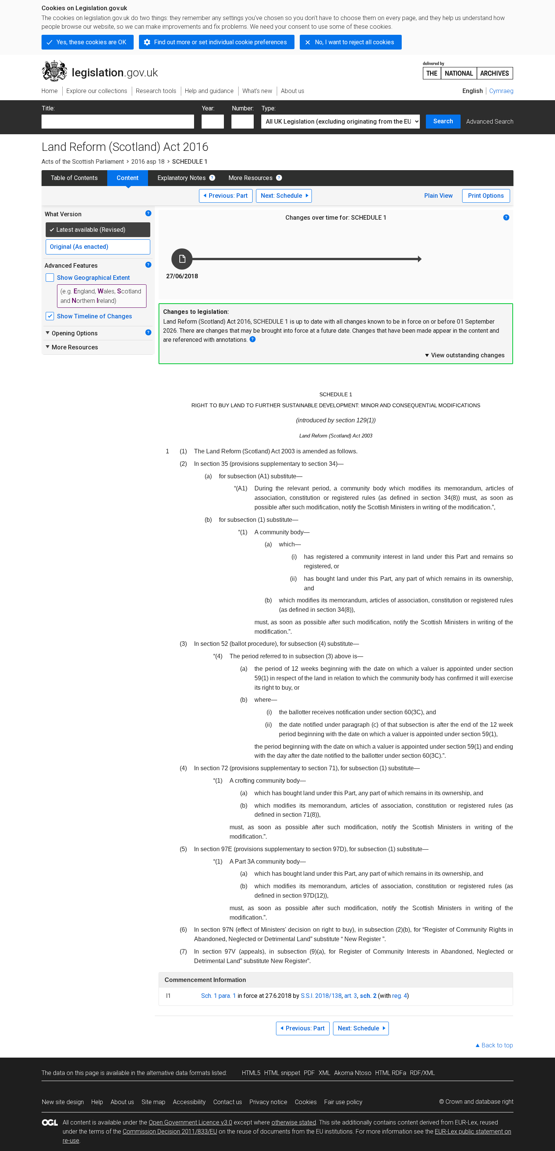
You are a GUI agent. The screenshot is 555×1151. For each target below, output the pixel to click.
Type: (269, 108)
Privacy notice (268, 1102)
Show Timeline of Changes (94, 316)
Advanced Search (489, 121)
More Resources (250, 177)
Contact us (227, 1102)
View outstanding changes (464, 355)
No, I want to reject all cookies (354, 42)
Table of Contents (74, 177)
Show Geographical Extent (93, 277)
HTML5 (251, 1073)
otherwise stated (293, 1122)
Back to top (497, 1045)
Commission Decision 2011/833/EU (170, 1131)
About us (122, 1102)
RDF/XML (422, 1073)
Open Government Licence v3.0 (190, 1122)
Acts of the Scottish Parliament (83, 161)
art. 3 (350, 995)
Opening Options (71, 333)
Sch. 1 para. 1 (218, 995)
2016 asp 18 (148, 161)
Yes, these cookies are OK (91, 42)
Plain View (438, 195)
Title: (48, 108)
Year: (208, 108)
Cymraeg (501, 91)
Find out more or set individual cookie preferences (220, 42)
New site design (63, 1102)
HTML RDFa (390, 1073)
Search (443, 121)
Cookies (306, 1102)
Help (97, 1102)
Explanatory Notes (181, 177)
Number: (243, 108)
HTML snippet (282, 1073)
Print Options (486, 195)
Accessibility (189, 1102)
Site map (153, 1102)
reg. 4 (399, 995)
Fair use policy (343, 1102)
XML (324, 1073)
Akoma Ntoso (353, 1073)
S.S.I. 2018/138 (321, 995)
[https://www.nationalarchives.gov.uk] (468, 67)
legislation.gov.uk (104, 63)
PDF (309, 1073)
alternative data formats (178, 1073)
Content (128, 177)
